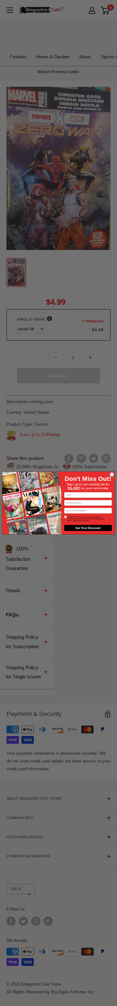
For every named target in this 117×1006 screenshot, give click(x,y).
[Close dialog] (112, 475)
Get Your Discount (88, 527)
